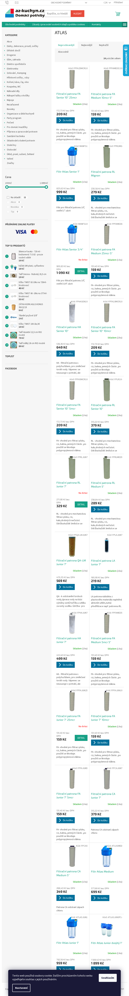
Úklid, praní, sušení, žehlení (20, 154)
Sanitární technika (16, 136)
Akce (9, 41)
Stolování (11, 149)
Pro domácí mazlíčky (17, 127)
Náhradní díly (13, 91)
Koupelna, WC (14, 86)
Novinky (11, 109)
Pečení (10, 122)
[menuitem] (15, 24)
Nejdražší (104, 45)
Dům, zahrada (13, 59)
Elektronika (12, 68)
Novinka (17, 207)
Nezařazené (13, 104)
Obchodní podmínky (61, 2)
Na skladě (18, 197)
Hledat (77, 13)
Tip (14, 211)
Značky (10, 163)
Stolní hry (11, 145)
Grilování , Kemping (16, 73)
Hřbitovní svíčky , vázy (18, 77)
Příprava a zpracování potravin (22, 131)
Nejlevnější (86, 45)
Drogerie (11, 55)
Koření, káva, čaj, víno (18, 82)
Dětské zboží (13, 50)
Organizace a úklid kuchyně (20, 113)
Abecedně (63, 52)
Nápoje (10, 100)
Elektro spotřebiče (16, 64)
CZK (106, 2)
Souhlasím (107, 978)
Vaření (10, 158)
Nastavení (21, 988)
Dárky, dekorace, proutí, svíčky (22, 46)
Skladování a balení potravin (21, 140)
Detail (81, 271)
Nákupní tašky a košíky (18, 95)
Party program (14, 118)
